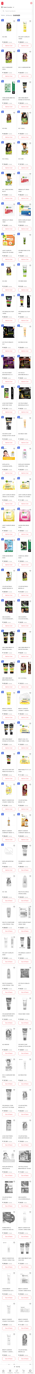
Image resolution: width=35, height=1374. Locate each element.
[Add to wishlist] (14, 21)
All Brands (9, 15)
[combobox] (16, 11)
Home (3, 15)
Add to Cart (8, 45)
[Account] (31, 3)
